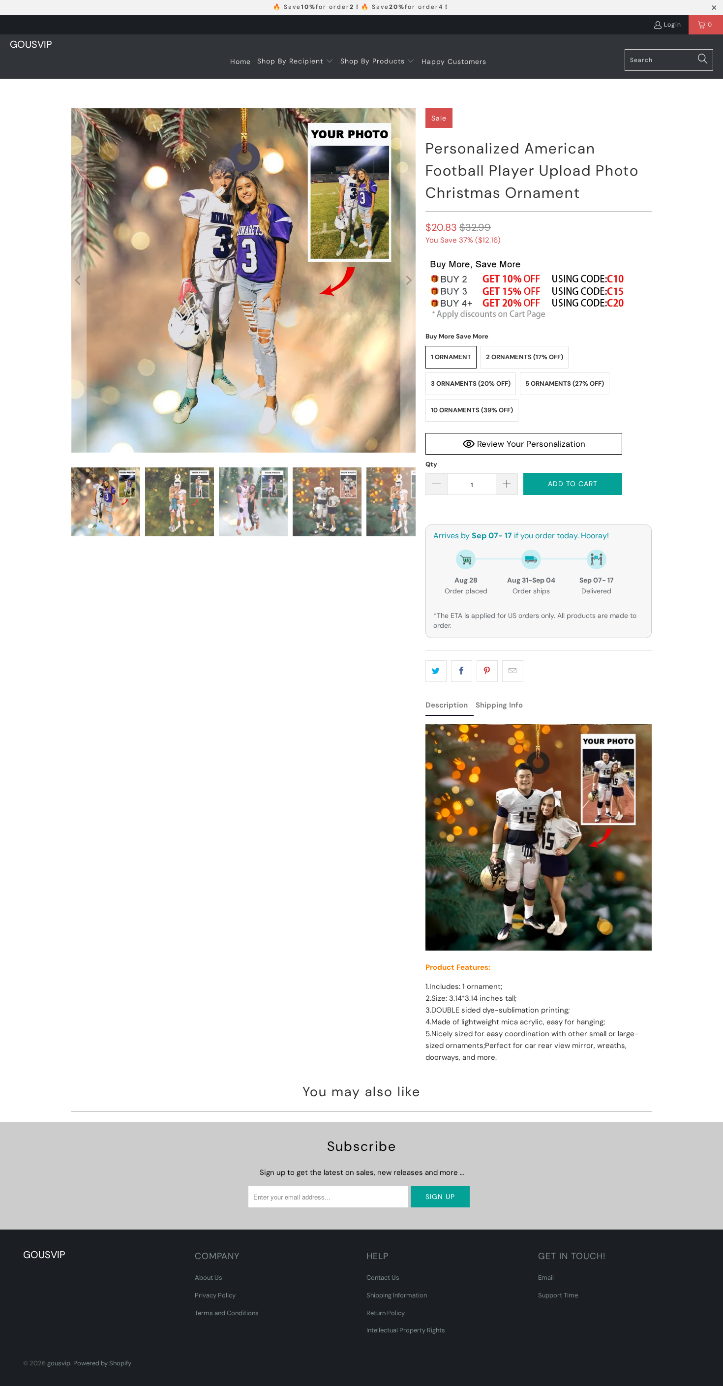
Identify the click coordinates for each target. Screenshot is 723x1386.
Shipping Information (396, 1295)
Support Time (558, 1295)
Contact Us (382, 1277)
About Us (208, 1277)
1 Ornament (451, 357)
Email (546, 1277)
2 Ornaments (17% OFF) (524, 357)
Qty (431, 464)
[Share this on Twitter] (436, 671)
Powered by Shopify (102, 1363)
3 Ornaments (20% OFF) (471, 383)
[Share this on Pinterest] (487, 671)
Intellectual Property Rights (405, 1330)
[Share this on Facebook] (461, 671)
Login (672, 25)
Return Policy (385, 1313)
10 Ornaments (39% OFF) (472, 410)
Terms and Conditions (227, 1313)
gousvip (58, 1363)
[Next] (408, 280)
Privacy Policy (215, 1295)
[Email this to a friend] (512, 671)
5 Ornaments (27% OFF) (564, 383)
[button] (295, 61)
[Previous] (79, 280)
